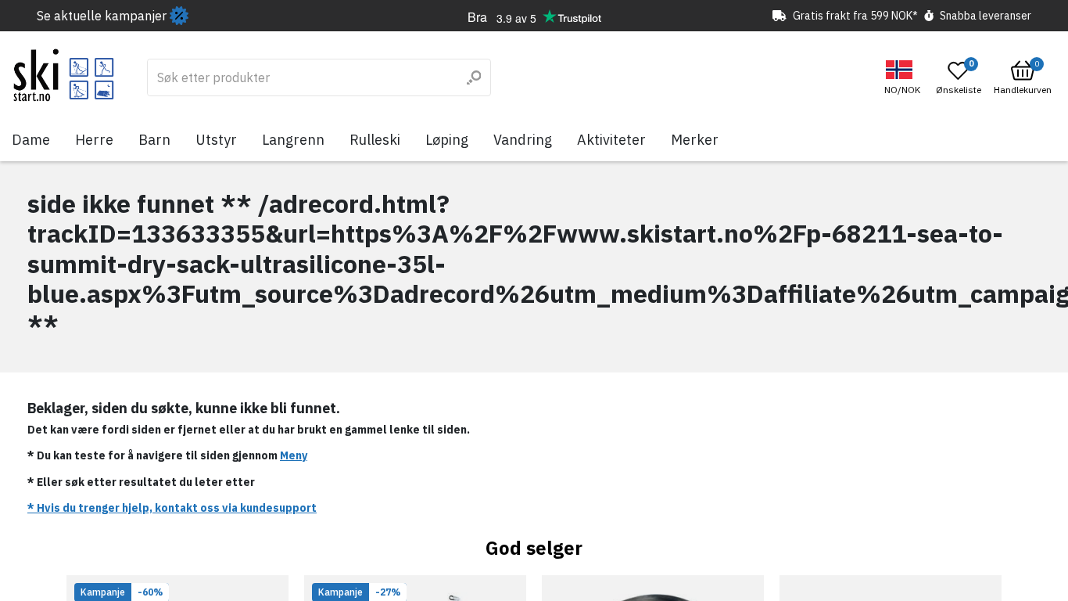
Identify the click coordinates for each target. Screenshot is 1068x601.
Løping (446, 140)
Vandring (522, 140)
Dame (31, 140)
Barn (154, 140)
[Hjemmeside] (64, 75)
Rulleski (374, 140)
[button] (904, 78)
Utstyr (216, 140)
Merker (695, 140)
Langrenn (293, 140)
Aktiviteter (611, 140)
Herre (94, 140)
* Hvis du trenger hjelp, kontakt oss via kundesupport (172, 508)
